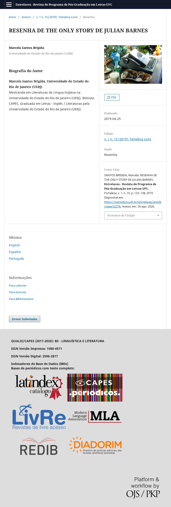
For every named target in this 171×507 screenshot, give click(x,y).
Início (12, 17)
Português (16, 258)
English (14, 245)
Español (15, 252)
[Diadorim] (95, 458)
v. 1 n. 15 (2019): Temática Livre (56, 17)
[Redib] (39, 458)
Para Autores (17, 292)
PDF (113, 97)
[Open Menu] (8, 4)
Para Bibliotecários (21, 299)
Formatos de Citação (121, 215)
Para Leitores (17, 285)
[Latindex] (39, 400)
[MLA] (94, 429)
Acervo (26, 17)
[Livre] (39, 429)
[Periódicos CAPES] (94, 400)
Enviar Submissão (24, 319)
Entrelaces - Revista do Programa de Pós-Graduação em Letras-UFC (64, 4)
